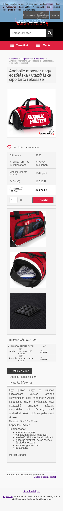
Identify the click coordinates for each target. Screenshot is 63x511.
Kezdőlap (13, 58)
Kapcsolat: (8, 496)
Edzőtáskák (39, 58)
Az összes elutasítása (36, 15)
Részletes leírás (19, 371)
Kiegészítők (26, 58)
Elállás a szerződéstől (45, 477)
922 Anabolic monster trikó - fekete (21, 358)
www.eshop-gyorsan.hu (33, 474)
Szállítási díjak (31, 491)
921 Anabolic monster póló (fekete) (20, 351)
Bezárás (55, 15)
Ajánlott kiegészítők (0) (23, 376)
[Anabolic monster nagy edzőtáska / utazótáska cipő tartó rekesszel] (31, 90)
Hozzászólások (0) (21, 382)
